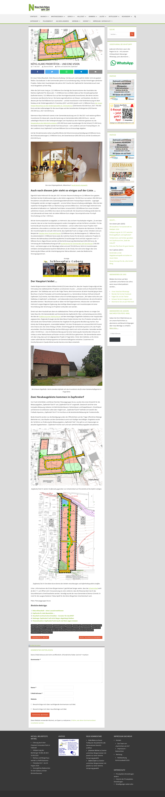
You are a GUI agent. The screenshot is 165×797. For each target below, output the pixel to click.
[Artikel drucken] (29, 645)
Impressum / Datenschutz (102, 21)
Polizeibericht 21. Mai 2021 (40, 637)
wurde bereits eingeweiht (79, 185)
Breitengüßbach (57, 16)
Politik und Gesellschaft (63, 66)
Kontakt (86, 21)
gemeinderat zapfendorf (45, 625)
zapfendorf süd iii (47, 632)
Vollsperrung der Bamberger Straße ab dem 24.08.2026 (40, 752)
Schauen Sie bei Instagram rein (122, 299)
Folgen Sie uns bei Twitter (120, 297)
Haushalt (69, 625)
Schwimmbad (93, 588)
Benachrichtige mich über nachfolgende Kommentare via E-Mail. (54, 704)
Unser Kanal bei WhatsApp (120, 291)
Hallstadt (80, 16)
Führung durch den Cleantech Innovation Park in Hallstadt (40, 745)
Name (33, 687)
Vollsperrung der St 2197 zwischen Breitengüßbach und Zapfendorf (121, 233)
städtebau (62, 630)
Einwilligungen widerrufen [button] (124, 784)
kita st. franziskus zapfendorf (70, 627)
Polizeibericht (48, 21)
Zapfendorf (34, 21)
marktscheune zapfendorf (38, 630)
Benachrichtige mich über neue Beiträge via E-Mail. (50, 709)
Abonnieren (115, 340)
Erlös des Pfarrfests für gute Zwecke (121, 246)
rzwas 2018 (55, 630)
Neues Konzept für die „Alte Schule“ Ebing (121, 262)
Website (34, 699)
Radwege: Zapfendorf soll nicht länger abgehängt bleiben (53, 618)
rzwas (49, 630)
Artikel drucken (35, 645)
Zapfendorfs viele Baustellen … (44, 613)
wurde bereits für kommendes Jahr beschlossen (77, 244)
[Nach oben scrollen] (162, 794)
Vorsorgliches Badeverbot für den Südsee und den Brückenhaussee (40, 770)
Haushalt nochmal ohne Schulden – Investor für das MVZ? (53, 616)
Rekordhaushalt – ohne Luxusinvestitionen (48, 611)
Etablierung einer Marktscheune (50, 316)
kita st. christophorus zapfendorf (51, 627)
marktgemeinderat (85, 627)
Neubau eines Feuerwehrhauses (50, 233)
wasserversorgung (80, 630)
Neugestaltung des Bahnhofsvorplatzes (44, 123)
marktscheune (96, 627)
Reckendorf (126, 16)
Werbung (75, 21)
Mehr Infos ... (113, 328)
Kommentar (36, 659)
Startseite (33, 16)
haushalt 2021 (77, 625)
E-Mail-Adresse (36, 693)
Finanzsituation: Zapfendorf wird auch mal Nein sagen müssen (55, 621)
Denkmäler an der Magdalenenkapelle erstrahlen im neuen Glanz (120, 255)
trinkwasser (70, 630)
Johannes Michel (48, 66)
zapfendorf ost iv (36, 632)
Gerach (70, 16)
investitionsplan (96, 625)
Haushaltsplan (86, 625)
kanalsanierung (35, 627)
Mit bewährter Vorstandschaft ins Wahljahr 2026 (120, 228)
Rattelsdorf (113, 16)
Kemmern (92, 16)
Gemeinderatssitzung (59, 625)
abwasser (34, 625)
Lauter (102, 16)
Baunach (44, 16)
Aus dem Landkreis (62, 21)
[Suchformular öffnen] (135, 16)
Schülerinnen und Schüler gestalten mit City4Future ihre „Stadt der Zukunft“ (121, 240)
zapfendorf (90, 630)
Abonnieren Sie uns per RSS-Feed (123, 302)
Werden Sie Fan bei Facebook (121, 294)
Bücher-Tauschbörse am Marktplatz (90, 637)
